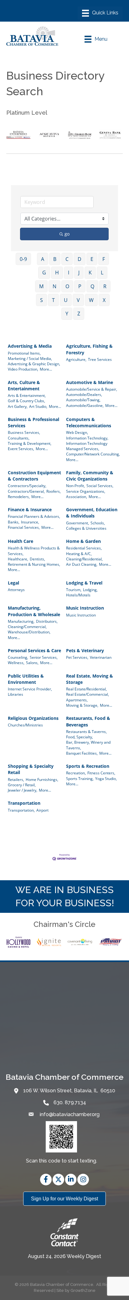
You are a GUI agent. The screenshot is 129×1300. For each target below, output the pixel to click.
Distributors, (47, 621)
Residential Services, (84, 547)
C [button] (67, 259)
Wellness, (16, 662)
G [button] (44, 272)
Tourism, (73, 589)
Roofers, (53, 491)
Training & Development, (29, 443)
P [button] (79, 286)
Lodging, (90, 589)
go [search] (67, 234)
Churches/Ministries (25, 724)
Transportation (24, 803)
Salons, (32, 662)
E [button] (91, 259)
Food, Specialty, (79, 736)
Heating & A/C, (79, 553)
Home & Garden (83, 541)
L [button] (102, 272)
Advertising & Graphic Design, (34, 363)
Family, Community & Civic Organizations (89, 476)
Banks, (13, 521)
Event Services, (21, 448)
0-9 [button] (23, 259)
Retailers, (16, 779)
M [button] (41, 286)
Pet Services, (77, 657)
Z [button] (78, 313)
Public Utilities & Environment (26, 679)
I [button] (68, 272)
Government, (77, 522)
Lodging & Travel (84, 583)
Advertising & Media (30, 346)
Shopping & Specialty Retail (31, 769)
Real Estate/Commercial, (87, 694)
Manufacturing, (21, 621)
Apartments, (77, 699)
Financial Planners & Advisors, (34, 516)
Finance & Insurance (30, 509)
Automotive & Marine (89, 382)
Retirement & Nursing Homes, (34, 564)
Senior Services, (44, 657)
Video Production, (23, 369)
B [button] (54, 259)
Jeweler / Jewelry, (22, 790)
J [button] (79, 272)
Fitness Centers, (101, 772)
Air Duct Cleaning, (81, 564)
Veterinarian (100, 657)
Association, (76, 496)
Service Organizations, (85, 491)
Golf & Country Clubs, (26, 400)
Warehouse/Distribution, (29, 631)
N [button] (54, 286)
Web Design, (77, 432)
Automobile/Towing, (83, 399)
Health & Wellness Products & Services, (34, 550)
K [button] (90, 272)
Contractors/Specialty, (27, 485)
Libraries (15, 694)
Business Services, (24, 432)
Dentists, (37, 558)
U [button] (66, 300)
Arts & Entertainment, (27, 395)
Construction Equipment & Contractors (34, 476)
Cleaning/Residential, (84, 558)
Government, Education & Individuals (91, 513)
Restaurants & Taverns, (86, 731)
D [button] (79, 259)
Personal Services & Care (34, 650)
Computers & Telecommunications (88, 422)
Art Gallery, (18, 406)
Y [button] (66, 313)
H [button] (57, 272)
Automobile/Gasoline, (85, 405)
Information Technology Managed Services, (86, 446)
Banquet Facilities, (82, 753)
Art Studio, (38, 406)
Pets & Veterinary (85, 650)
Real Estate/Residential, (86, 688)
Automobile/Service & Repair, (91, 389)
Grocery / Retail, (22, 784)
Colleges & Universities (86, 528)
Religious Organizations (33, 718)
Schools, (97, 522)
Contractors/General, (26, 491)
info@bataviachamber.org (69, 1114)
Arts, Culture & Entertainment (24, 385)
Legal (13, 583)
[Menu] (100, 13)
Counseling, (18, 657)
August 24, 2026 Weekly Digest (64, 1256)
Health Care (20, 541)
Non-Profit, (75, 485)
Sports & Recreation (87, 766)
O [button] (67, 286)
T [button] (53, 300)
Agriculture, (76, 359)
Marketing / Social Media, (30, 358)
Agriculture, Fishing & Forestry (89, 349)
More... (46, 369)
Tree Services (100, 359)
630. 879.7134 (70, 1102)
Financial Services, (24, 527)
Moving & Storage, (82, 705)
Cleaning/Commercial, (27, 626)
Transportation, (21, 810)
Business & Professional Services (33, 422)
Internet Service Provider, (30, 688)
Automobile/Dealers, (84, 394)
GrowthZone (82, 1290)
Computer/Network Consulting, (93, 453)
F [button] (103, 259)
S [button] (41, 300)
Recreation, (76, 772)
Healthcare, (18, 558)
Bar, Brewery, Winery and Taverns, (88, 745)
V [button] (78, 300)
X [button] (104, 300)
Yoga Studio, (106, 778)
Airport (42, 810)
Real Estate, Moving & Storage (89, 679)
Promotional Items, (24, 353)
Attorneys (16, 589)
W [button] (91, 300)
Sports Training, (80, 778)
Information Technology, (87, 437)
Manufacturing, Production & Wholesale (34, 611)
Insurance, (30, 521)
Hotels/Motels (78, 594)
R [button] (104, 286)
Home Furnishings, (42, 779)
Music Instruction (85, 608)
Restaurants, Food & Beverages (88, 721)
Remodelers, (19, 496)
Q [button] (92, 286)
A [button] (42, 259)
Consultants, (18, 437)
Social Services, (99, 485)
